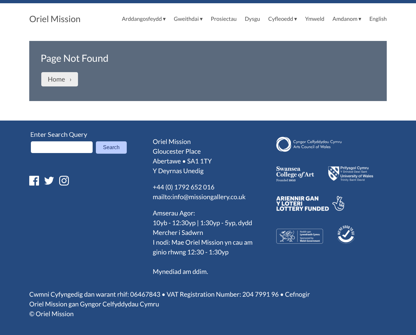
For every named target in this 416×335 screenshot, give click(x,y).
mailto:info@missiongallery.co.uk (199, 197)
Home (56, 79)
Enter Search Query (58, 134)
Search (111, 147)
